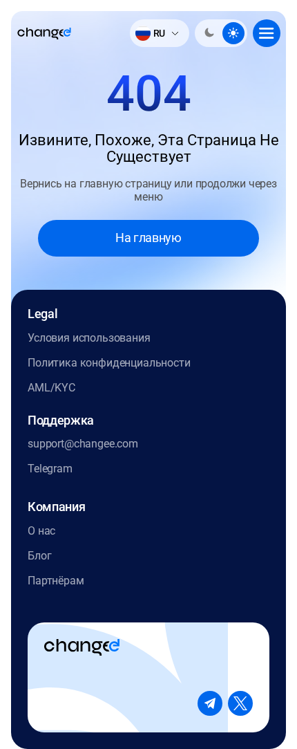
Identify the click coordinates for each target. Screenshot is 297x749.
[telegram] (210, 703)
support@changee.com (83, 443)
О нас (41, 530)
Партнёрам (56, 580)
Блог (39, 555)
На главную (148, 237)
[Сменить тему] (221, 33)
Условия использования (89, 337)
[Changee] (44, 33)
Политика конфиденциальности (109, 362)
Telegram (50, 468)
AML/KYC (51, 387)
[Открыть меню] (266, 33)
